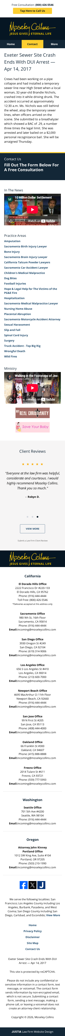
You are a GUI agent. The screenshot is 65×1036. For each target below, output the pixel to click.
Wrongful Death (14, 351)
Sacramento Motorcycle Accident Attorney (32, 319)
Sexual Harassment (17, 324)
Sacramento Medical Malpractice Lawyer (31, 303)
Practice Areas (15, 235)
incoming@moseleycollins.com (36, 629)
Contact (32, 44)
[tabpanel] (32, 480)
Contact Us (32, 949)
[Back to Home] (33, 29)
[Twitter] (32, 885)
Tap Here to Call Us (32, 11)
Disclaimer (33, 937)
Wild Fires (10, 356)
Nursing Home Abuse (18, 309)
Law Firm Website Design (32, 1032)
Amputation (12, 241)
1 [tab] (27, 516)
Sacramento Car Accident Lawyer (26, 267)
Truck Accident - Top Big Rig (22, 346)
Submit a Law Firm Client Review (33, 540)
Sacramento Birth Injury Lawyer (25, 246)
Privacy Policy (33, 931)
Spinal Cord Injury (16, 335)
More (54, 44)
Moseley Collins (44, 1017)
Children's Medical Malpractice (24, 273)
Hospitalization (14, 298)
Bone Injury (12, 252)
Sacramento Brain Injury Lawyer (25, 257)
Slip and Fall (12, 330)
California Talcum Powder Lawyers (27, 262)
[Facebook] (24, 885)
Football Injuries (15, 283)
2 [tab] (32, 516)
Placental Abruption (17, 314)
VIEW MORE (32, 528)
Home (11, 44)
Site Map (32, 943)
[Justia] (41, 885)
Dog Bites (10, 278)
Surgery (9, 340)
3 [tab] (37, 516)
